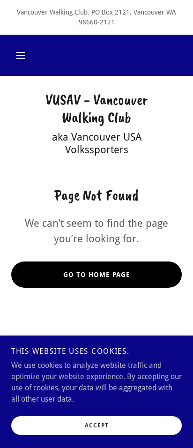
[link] (96, 109)
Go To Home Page (96, 274)
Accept (97, 425)
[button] (20, 55)
